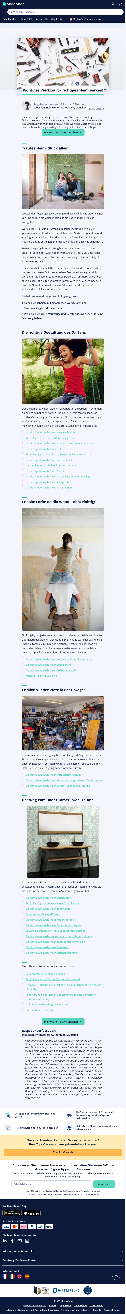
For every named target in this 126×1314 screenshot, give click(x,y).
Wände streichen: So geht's (41, 675)
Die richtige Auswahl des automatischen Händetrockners (59, 936)
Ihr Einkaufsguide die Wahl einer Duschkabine (52, 903)
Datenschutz (80, 1305)
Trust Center (96, 1305)
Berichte (97, 1309)
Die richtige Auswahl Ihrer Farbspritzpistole (51, 670)
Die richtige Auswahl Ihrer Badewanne (48, 908)
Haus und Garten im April (40, 1010)
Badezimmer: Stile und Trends (43, 914)
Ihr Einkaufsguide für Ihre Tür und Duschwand (53, 979)
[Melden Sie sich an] (112, 4)
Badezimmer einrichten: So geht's (45, 974)
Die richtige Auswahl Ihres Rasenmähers (49, 487)
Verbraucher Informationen (75, 1309)
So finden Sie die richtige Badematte (47, 1004)
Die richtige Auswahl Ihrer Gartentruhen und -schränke (58, 785)
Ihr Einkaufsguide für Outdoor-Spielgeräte (50, 438)
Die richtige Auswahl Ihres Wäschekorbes (50, 919)
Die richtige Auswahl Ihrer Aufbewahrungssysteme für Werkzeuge (64, 780)
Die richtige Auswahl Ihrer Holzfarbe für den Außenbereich (60, 659)
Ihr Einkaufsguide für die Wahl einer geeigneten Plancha (58, 454)
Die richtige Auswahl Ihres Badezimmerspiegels (53, 925)
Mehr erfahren (92, 1194)
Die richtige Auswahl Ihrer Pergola (45, 471)
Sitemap (53, 1305)
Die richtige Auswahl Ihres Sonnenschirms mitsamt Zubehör (61, 443)
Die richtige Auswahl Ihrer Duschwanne (49, 897)
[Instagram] (27, 1240)
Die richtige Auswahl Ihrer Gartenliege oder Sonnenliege (58, 476)
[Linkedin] (4, 1240)
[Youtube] (19, 1240)
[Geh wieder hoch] (116, 1276)
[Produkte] (4, 12)
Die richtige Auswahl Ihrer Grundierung (48, 664)
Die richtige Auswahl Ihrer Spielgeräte (47, 482)
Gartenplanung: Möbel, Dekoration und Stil (51, 465)
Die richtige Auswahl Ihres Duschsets (47, 947)
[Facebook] (12, 1240)
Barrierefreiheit (112, 1309)
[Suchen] (11, 12)
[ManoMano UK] (19, 1276)
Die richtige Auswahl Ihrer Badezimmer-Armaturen (55, 941)
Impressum (65, 1305)
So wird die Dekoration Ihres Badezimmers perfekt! (55, 930)
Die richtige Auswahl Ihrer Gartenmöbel (49, 460)
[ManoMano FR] (4, 1276)
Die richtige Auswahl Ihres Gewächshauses (50, 432)
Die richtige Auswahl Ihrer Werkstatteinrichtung (53, 774)
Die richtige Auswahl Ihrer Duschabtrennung (52, 952)
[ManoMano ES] (27, 1276)
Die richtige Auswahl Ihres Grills (44, 449)
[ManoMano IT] (12, 1276)
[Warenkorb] (120, 4)
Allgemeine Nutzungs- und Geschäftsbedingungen (32, 1309)
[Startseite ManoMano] (55, 4)
